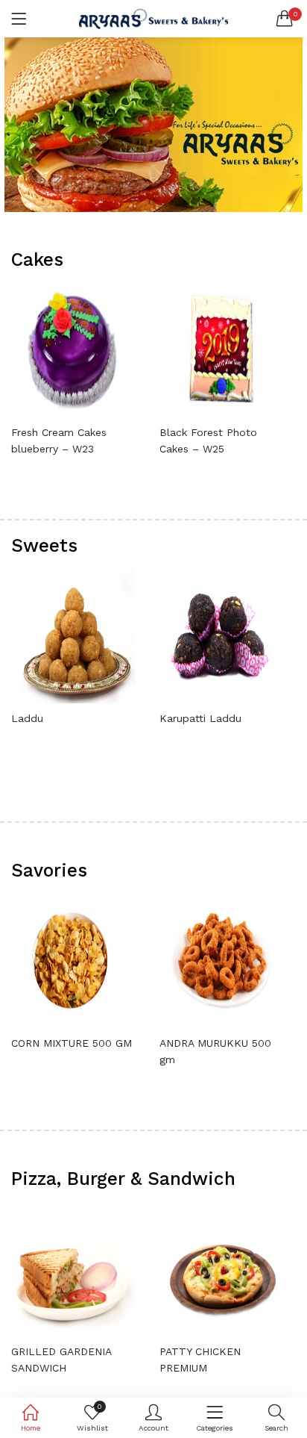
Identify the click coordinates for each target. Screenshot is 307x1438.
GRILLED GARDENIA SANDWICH (61, 1359)
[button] (284, 18)
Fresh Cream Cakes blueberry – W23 (59, 440)
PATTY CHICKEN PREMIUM (200, 1359)
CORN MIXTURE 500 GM (71, 1043)
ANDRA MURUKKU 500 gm (215, 1051)
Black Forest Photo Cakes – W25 (208, 440)
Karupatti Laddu (200, 718)
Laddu (27, 718)
